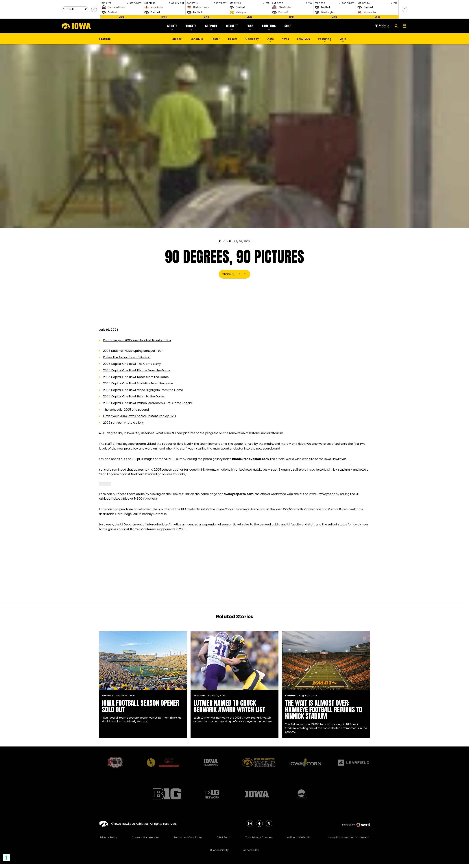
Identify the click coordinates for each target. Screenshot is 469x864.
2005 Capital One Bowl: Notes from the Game (136, 377)
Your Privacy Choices (258, 837)
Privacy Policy (108, 837)
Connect (232, 25)
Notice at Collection (299, 837)
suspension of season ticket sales (225, 524)
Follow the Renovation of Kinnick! (126, 357)
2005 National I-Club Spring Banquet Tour (133, 351)
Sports (172, 25)
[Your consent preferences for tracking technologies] (6, 857)
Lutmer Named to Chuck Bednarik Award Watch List (229, 706)
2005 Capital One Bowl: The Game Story (132, 364)
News (285, 39)
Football (225, 241)
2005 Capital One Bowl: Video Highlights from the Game (143, 390)
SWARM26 (303, 39)
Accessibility (251, 850)
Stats (270, 39)
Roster (215, 39)
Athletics (269, 25)
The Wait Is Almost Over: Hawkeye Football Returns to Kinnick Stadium (323, 709)
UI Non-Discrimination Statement (348, 837)
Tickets (191, 25)
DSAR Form (223, 837)
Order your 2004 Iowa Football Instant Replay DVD (139, 416)
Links (121, 16)
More (342, 39)
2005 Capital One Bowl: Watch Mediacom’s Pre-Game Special (147, 403)
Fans (250, 25)
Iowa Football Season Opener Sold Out (140, 706)
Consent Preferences (145, 837)
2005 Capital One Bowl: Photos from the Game (136, 370)
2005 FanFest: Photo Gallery (123, 423)
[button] (94, 9)
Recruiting (324, 39)
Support (211, 25)
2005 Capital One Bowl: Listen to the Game (134, 396)
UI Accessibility (219, 850)
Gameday (252, 39)
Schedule (197, 39)
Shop (288, 25)
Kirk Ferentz (208, 469)
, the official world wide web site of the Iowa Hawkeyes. (289, 459)
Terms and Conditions (188, 837)
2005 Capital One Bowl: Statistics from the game (138, 383)
